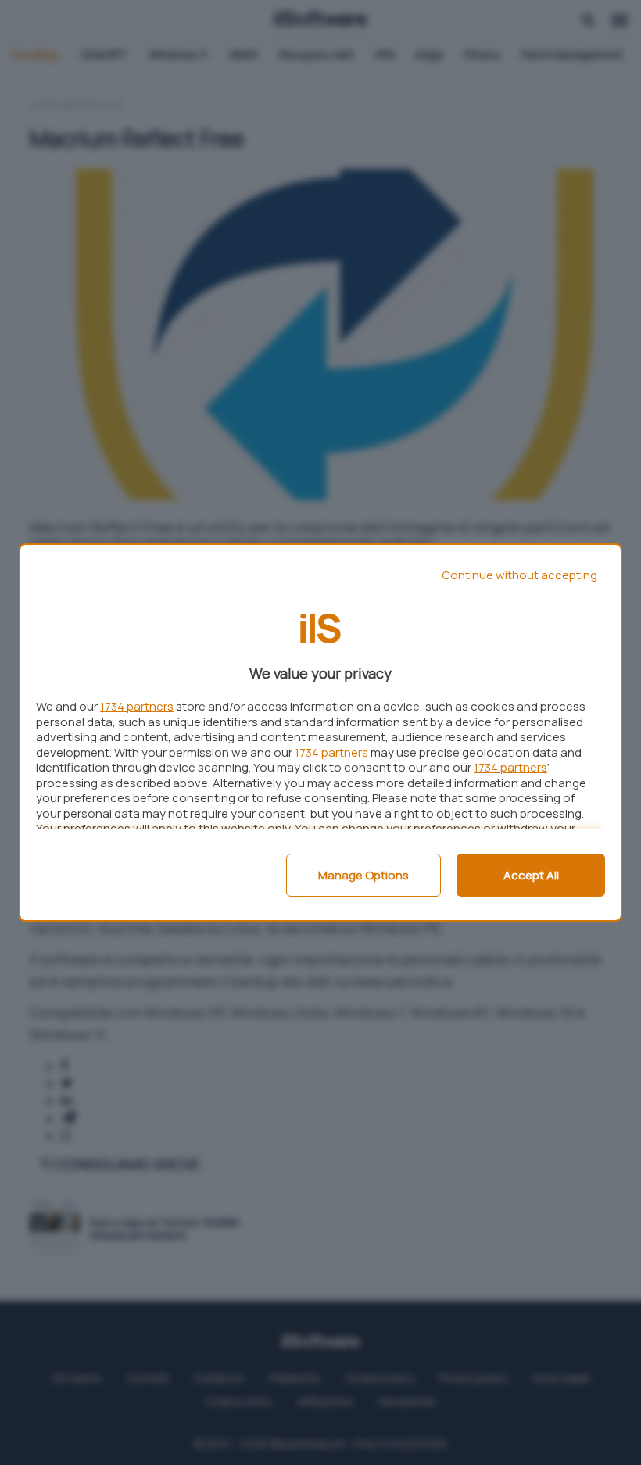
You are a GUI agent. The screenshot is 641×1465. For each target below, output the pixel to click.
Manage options (363, 875)
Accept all (531, 875)
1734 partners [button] (137, 706)
